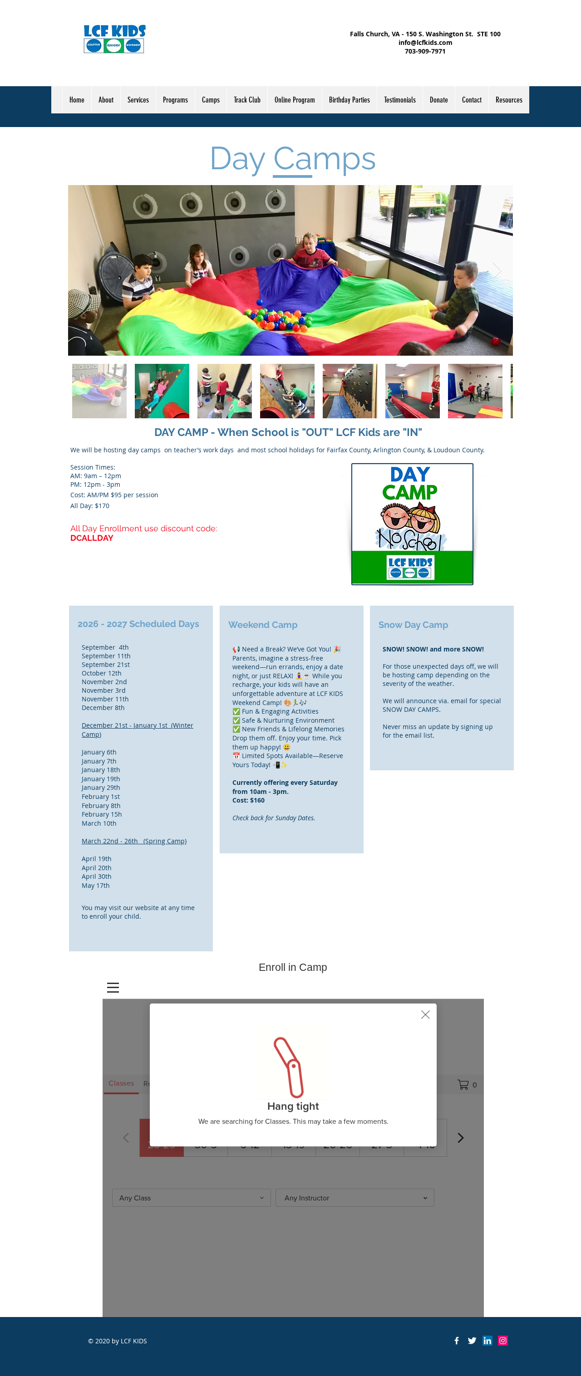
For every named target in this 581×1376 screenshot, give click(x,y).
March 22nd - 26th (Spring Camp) (134, 841)
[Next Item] (497, 270)
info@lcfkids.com (426, 42)
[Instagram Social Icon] (503, 1341)
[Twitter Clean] (472, 1341)
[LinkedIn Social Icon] (487, 1341)
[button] (175, 99)
